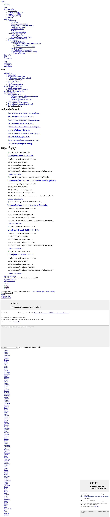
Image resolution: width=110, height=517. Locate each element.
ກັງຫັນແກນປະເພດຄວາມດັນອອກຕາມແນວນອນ (27, 43)
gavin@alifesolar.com (10, 279)
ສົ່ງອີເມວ (3, 294)
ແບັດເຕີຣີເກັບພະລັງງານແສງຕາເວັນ (17, 38)
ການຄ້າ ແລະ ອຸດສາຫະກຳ (18, 27)
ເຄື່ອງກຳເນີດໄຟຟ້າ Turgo (18, 53)
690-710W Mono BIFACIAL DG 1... (20, 117)
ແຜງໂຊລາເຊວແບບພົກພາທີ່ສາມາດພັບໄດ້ (22, 25)
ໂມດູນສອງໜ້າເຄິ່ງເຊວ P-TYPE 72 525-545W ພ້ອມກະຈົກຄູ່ (28, 205)
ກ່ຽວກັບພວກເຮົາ (9, 9)
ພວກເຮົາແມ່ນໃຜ (12, 11)
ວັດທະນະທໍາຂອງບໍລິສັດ (14, 14)
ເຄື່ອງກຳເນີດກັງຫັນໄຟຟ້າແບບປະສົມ (21, 50)
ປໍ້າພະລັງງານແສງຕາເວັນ (18, 35)
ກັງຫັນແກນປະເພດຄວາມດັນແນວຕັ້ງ (24, 47)
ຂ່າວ (5, 56)
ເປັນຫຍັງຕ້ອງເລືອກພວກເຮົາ (15, 12)
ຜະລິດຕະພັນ (7, 19)
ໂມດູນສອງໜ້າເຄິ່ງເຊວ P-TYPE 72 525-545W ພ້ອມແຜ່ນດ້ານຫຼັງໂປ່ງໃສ (32, 180)
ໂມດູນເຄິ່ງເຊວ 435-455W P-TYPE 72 (20, 255)
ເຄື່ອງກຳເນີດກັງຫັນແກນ (18, 42)
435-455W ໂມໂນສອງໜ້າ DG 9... (19, 137)
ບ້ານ (5, 7)
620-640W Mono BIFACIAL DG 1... (20, 123)
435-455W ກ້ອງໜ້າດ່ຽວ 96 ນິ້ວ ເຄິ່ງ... (20, 144)
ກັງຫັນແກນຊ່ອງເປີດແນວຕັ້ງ (22, 45)
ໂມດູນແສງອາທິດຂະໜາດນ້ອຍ (19, 24)
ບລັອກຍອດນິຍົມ (36, 291)
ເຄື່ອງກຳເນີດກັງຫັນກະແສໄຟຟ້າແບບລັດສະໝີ (24, 52)
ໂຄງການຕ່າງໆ (8, 55)
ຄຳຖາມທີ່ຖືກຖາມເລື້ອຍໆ (14, 16)
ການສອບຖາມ (11, 174)
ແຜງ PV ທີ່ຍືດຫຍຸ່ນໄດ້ (17, 29)
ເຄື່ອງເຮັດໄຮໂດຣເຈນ (13, 40)
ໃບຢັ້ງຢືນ (10, 17)
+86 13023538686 (6, 296)
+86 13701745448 (6, 298)
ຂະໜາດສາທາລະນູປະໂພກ (18, 32)
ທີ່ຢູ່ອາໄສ (13, 30)
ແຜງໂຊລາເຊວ (12, 20)
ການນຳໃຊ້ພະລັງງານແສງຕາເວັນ (17, 34)
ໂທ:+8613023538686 (10, 276)
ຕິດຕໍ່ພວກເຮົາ (8, 58)
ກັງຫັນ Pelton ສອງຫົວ (17, 48)
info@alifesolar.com (9, 281)
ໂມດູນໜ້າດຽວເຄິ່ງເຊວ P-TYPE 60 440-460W (23, 230)
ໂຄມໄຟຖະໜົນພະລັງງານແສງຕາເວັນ (21, 37)
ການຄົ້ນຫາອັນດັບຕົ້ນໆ (48, 291)
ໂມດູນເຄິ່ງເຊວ (15, 22)
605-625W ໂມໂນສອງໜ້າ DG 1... (19, 130)
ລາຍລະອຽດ (19, 174)
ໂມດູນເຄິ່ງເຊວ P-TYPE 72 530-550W (20, 156)
